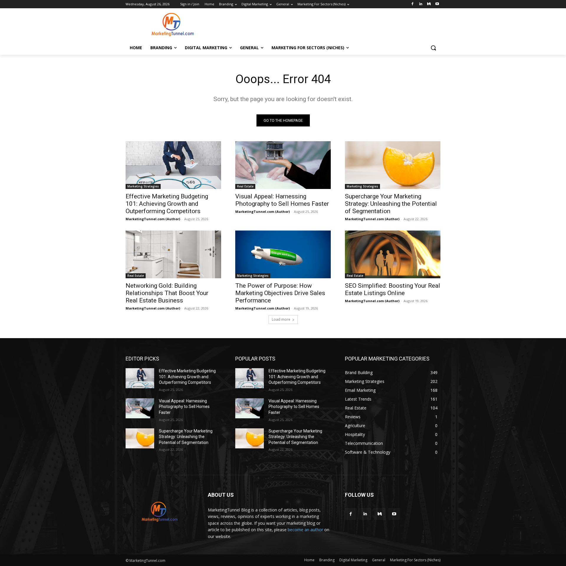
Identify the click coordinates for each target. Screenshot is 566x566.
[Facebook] (412, 4)
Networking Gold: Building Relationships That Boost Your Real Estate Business (167, 293)
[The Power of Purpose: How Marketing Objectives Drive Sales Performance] (283, 254)
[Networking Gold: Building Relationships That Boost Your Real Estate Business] (173, 254)
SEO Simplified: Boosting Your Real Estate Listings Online (392, 289)
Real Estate (245, 186)
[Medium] (428, 4)
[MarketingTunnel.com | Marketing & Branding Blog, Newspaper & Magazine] (173, 24)
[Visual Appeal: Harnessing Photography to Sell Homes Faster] (283, 165)
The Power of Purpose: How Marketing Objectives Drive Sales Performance (280, 293)
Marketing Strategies (143, 186)
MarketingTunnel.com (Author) (153, 219)
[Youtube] (437, 4)
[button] (433, 48)
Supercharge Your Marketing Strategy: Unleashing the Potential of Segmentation (391, 204)
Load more (281, 319)
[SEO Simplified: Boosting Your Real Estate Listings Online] (392, 254)
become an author (305, 529)
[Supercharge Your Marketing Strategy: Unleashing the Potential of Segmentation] (392, 165)
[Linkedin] (420, 4)
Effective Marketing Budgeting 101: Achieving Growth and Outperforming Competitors (167, 204)
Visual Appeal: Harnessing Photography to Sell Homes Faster (282, 200)
